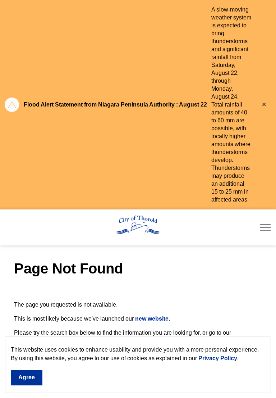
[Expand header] (265, 227)
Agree (26, 377)
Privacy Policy (217, 358)
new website (152, 319)
